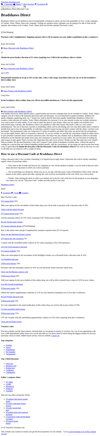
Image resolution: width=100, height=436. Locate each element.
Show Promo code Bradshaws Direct (17, 91)
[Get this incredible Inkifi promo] (7, 301)
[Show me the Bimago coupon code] (8, 263)
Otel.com (9, 364)
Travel (8, 347)
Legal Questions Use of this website (82, 432)
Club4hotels (10, 372)
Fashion (9, 345)
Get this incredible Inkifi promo (13, 309)
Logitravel (10, 370)
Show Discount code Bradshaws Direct (18, 48)
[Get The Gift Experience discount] (12, 239)
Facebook (6, 193)
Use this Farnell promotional (12, 284)
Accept (3, 434)
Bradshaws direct (7, 185)
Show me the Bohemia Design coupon (16, 234)
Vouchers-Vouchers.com (10, 2)
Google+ (25, 193)
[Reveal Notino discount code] (8, 288)
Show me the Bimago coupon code (14, 272)
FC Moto (9, 382)
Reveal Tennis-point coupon (12, 222)
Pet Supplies (10, 352)
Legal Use (55, 336)
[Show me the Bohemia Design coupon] (11, 226)
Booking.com (11, 366)
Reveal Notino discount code (12, 297)
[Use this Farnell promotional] (8, 276)
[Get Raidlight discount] (8, 251)
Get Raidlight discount (9, 259)
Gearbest (9, 391)
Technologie (10, 354)
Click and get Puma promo (11, 322)
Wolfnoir (9, 389)
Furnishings (10, 350)
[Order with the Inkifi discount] (7, 201)
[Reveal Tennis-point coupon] (10, 214)
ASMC (8, 384)
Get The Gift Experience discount (14, 247)
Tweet (16, 193)
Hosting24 (10, 386)
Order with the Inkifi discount (12, 209)
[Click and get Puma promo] (8, 313)
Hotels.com (10, 368)
